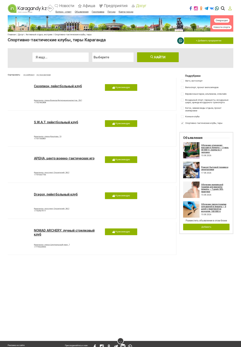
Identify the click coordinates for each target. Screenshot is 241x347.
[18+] (27, 8)
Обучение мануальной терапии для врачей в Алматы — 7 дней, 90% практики (212, 188)
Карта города (126, 11)
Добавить (206, 227)
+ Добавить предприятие (208, 40)
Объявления (82, 11)
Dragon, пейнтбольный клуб (56, 194)
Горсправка (98, 11)
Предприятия (116, 6)
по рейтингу (28, 75)
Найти (159, 57)
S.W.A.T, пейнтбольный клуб (56, 122)
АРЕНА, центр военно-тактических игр (64, 158)
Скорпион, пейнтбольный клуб (58, 86)
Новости (66, 6)
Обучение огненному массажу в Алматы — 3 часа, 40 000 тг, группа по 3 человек (215, 148)
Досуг (141, 6)
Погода (111, 11)
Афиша (89, 6)
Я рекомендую (122, 87)
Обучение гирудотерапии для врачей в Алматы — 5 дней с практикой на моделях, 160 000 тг (213, 208)
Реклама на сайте (16, 345)
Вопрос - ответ (63, 11)
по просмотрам (44, 75)
